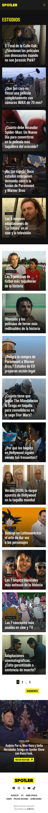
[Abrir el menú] (44, 5)
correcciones (36, 798)
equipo (9, 798)
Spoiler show (24, 741)
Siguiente (32, 691)
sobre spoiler (31, 795)
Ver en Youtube (22, 759)
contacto (15, 795)
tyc (22, 795)
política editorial (21, 798)
